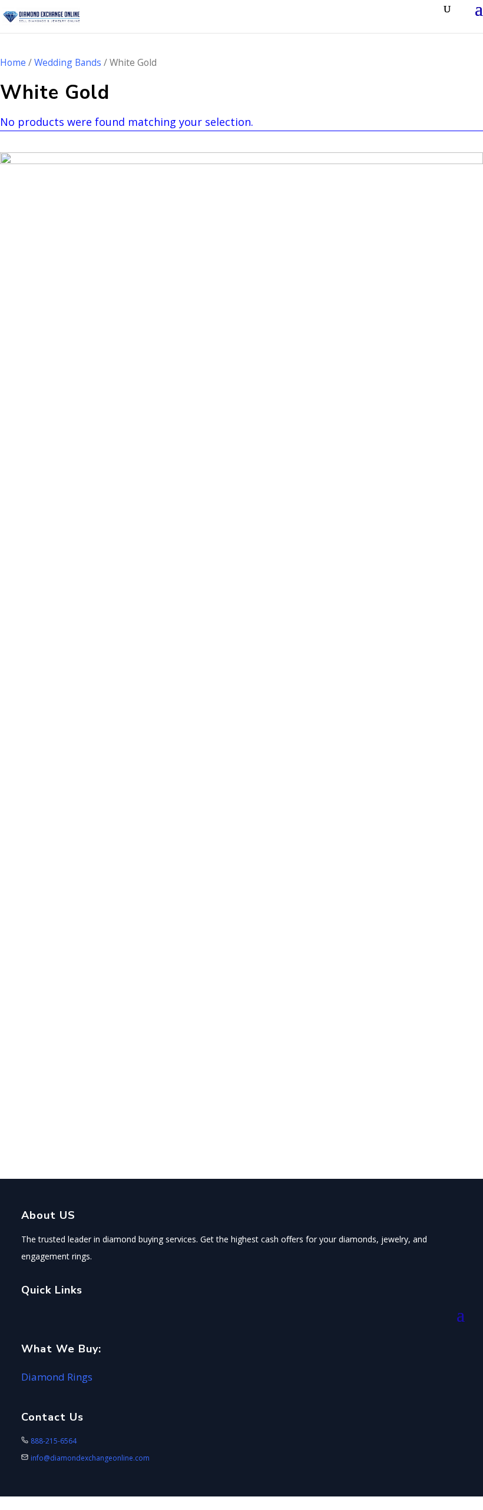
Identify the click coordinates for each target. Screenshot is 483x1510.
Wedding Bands (67, 62)
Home (13, 62)
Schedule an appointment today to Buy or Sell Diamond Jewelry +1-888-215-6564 (241, 230)
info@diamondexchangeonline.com (90, 1458)
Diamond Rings (56, 1377)
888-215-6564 (54, 1441)
